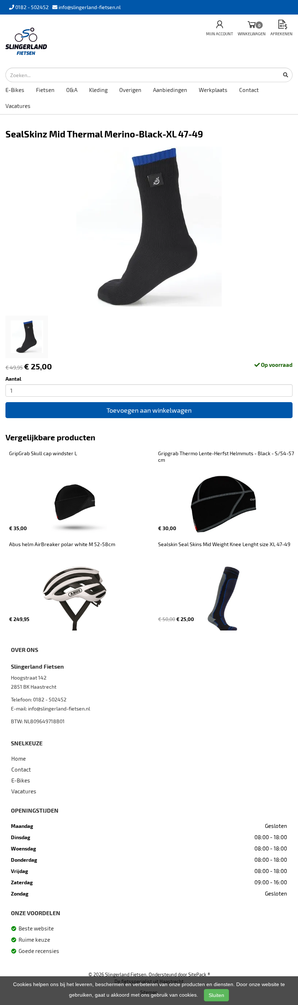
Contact (249, 90)
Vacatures (18, 106)
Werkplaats (213, 90)
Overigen (130, 90)
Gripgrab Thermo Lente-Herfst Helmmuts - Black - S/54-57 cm (226, 456)
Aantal (13, 379)
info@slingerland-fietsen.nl (59, 708)
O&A (71, 90)
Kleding (98, 90)
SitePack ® (199, 974)
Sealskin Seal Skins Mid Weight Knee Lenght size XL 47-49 (224, 544)
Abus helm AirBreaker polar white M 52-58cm (62, 544)
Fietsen (45, 90)
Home (18, 758)
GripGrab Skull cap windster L (43, 453)
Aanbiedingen (170, 90)
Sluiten (216, 995)
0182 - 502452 (50, 699)
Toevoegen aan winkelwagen (149, 410)
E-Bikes (14, 90)
